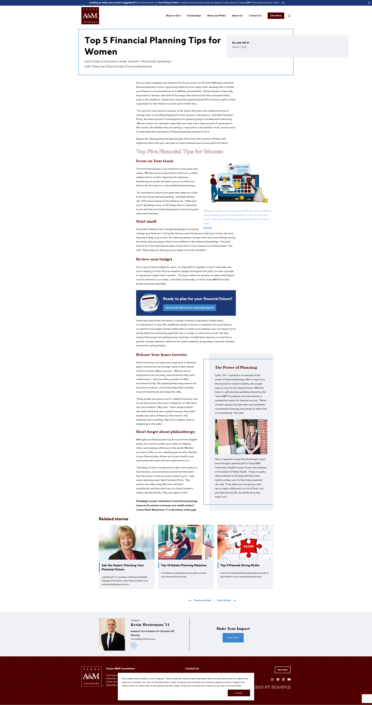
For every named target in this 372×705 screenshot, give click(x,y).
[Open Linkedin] (283, 679)
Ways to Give (173, 15)
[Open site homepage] (90, 15)
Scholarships (194, 15)
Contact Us (255, 15)
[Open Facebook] (278, 679)
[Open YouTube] (289, 679)
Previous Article (202, 600)
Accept (239, 693)
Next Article (224, 600)
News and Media (216, 15)
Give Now (276, 15)
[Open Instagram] (272, 679)
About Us (237, 15)
